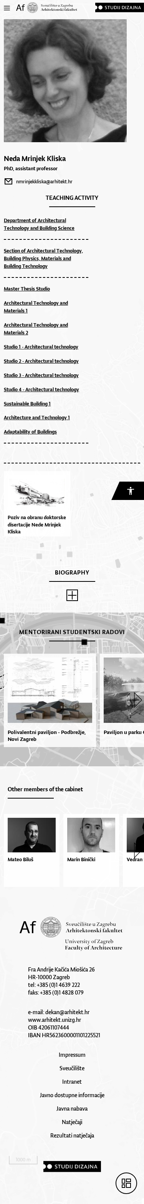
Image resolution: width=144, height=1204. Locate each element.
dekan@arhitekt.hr (67, 1012)
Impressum (72, 1054)
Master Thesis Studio (27, 289)
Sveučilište (72, 1068)
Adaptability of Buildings (30, 431)
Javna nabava (72, 1108)
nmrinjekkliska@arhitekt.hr (44, 181)
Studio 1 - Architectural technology (41, 347)
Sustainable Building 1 (27, 403)
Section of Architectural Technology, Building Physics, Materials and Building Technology (43, 258)
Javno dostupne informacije (72, 1095)
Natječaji (72, 1122)
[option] (48, 700)
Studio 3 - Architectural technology (41, 375)
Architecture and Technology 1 (37, 417)
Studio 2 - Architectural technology (41, 361)
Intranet (72, 1081)
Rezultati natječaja (72, 1135)
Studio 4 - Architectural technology (41, 389)
